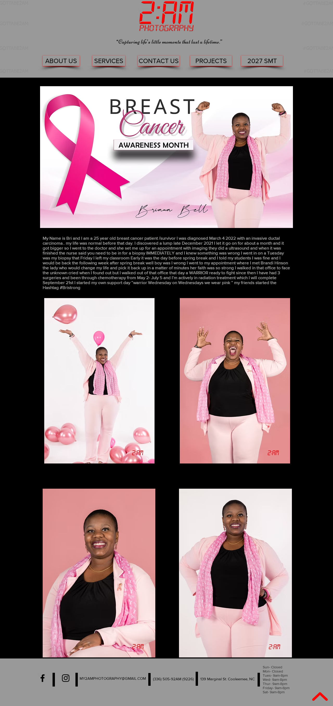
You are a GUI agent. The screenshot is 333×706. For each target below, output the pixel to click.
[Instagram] (66, 678)
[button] (174, 679)
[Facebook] (42, 678)
